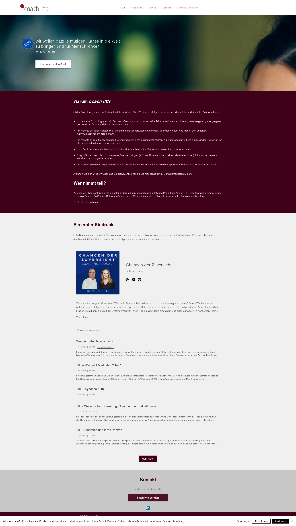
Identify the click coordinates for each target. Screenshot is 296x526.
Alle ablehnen (261, 521)
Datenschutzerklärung (173, 521)
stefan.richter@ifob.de (148, 489)
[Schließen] (292, 521)
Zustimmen (280, 521)
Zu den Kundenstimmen (87, 202)
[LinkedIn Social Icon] (148, 508)
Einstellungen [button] (243, 521)
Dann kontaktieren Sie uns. (178, 173)
